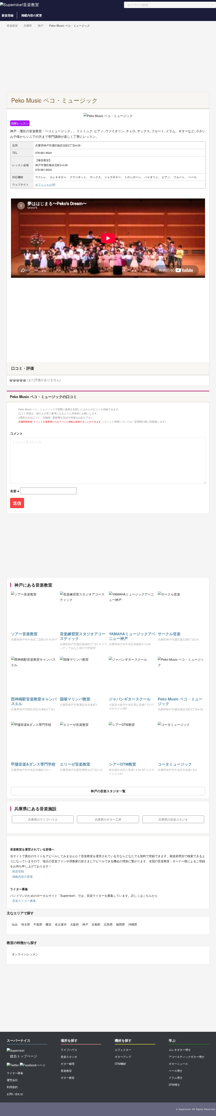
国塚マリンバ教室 (75, 699)
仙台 (15, 924)
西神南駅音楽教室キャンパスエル (34, 701)
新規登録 (8, 15)
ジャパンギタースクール (130, 699)
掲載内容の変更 (31, 15)
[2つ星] (14, 380)
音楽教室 (12, 25)
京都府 (96, 924)
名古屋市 (61, 924)
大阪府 (74, 924)
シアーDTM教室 (122, 764)
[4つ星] (21, 380)
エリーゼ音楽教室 (75, 764)
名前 (14, 491)
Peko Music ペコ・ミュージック (69, 25)
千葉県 (37, 924)
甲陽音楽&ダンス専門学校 (33, 764)
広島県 (108, 924)
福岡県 (120, 924)
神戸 (40, 25)
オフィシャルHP (45, 184)
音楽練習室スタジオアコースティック (82, 636)
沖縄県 (132, 924)
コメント (16, 433)
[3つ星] (17, 380)
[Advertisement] (107, 60)
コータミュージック (175, 764)
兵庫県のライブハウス (43, 819)
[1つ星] (11, 380)
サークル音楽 (169, 634)
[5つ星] (24, 380)
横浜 (48, 924)
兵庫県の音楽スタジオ (173, 819)
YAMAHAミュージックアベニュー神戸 (132, 636)
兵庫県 (28, 25)
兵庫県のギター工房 (108, 819)
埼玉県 (25, 924)
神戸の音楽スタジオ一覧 (108, 791)
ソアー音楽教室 (24, 634)
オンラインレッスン (25, 954)
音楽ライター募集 (24, 900)
